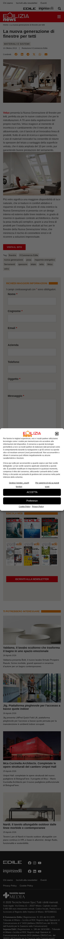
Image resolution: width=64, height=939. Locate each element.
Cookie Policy (24, 506)
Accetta (32, 492)
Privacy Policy (38, 506)
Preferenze (32, 500)
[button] (56, 433)
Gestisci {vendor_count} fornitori (19, 485)
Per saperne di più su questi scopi (47, 485)
